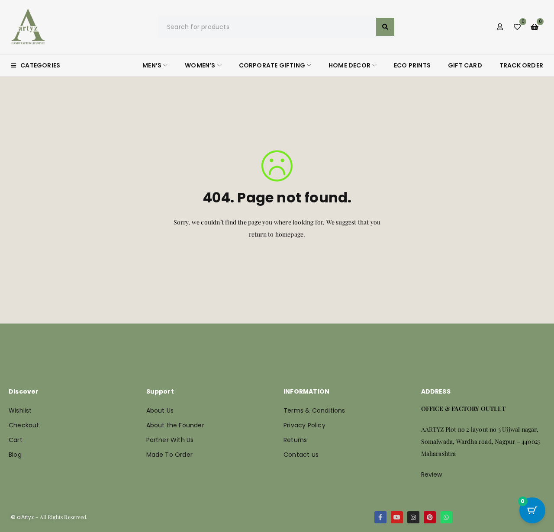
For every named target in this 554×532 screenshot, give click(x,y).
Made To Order (169, 454)
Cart (16, 440)
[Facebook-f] (380, 517)
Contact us (301, 454)
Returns (295, 440)
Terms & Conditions (314, 410)
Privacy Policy (304, 425)
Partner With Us (170, 440)
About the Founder (175, 425)
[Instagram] (413, 517)
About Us (160, 410)
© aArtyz (22, 517)
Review (431, 474)
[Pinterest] (430, 517)
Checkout (24, 425)
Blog (15, 454)
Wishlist (20, 410)
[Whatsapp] (446, 517)
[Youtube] (397, 517)
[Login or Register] (500, 26)
